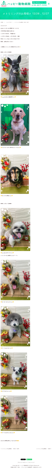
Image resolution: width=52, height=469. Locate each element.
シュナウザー (5, 96)
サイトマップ (31, 462)
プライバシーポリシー (22, 462)
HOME (2, 22)
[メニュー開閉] (48, 3)
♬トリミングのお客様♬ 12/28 (43, 448)
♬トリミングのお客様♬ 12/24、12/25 (10, 448)
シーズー (4, 252)
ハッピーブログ (9, 22)
